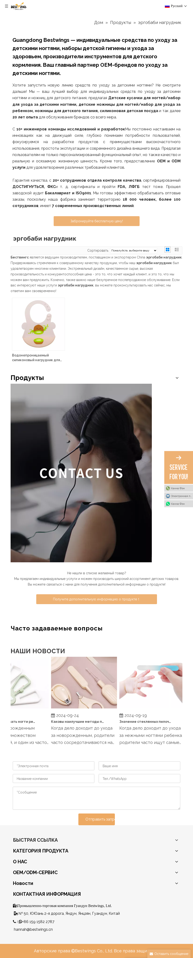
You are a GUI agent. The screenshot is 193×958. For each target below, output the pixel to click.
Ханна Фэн (178, 488)
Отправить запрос (100, 819)
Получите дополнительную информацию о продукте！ (96, 599)
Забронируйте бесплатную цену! (96, 221)
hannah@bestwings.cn (33, 929)
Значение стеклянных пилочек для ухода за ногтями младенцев (140, 721)
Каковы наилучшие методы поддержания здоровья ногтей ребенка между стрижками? (72, 721)
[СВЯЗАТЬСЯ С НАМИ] (81, 473)
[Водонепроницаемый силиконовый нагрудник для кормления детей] (38, 324)
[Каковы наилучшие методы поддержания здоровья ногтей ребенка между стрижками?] (79, 708)
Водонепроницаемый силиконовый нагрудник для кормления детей (36, 357)
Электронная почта (182, 495)
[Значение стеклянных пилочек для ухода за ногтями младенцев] (147, 708)
